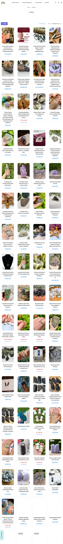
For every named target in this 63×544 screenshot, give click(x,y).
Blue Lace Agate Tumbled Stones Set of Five (7, 489)
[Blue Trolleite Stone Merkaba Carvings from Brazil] (39, 477)
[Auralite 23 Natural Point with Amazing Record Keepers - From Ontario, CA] (55, 262)
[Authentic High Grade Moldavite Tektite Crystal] (24, 293)
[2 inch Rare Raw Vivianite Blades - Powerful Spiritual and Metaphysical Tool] (39, 35)
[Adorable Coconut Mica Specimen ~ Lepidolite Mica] (24, 138)
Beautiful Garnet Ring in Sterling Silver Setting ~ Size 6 (23, 335)
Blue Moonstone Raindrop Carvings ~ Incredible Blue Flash (24, 489)
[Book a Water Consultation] (55, 477)
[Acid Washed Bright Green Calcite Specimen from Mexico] (8, 138)
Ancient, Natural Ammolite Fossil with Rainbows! (39, 213)
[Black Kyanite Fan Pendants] (55, 354)
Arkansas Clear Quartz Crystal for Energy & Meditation (39, 274)
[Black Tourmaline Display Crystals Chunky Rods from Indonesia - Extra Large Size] (55, 384)
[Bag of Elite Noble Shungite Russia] (39, 293)
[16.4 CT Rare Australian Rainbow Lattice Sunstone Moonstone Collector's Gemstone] (8, 35)
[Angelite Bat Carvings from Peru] (39, 232)
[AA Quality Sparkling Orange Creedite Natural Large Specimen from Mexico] (24, 102)
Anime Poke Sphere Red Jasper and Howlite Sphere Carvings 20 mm (55, 244)
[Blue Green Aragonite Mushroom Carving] (39, 447)
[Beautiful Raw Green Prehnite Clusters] (8, 354)
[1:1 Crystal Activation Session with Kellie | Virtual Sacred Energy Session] (24, 35)
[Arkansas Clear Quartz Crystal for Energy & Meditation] (39, 262)
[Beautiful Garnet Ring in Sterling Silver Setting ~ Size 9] (39, 322)
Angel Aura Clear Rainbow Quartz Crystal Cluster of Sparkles (23, 244)
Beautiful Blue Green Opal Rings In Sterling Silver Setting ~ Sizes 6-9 (8, 335)
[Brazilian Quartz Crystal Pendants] (55, 507)
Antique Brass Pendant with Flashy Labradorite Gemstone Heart (8, 274)
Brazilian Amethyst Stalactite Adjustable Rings (24, 519)
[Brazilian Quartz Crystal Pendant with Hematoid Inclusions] (39, 507)
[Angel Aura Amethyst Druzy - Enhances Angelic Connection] (8, 232)
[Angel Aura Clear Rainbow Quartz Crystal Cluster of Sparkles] (24, 232)
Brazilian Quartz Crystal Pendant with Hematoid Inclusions (39, 519)
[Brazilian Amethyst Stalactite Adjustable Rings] (24, 507)
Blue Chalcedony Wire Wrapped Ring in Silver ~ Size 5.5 (55, 428)
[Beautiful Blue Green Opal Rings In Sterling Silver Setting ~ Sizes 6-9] (8, 322)
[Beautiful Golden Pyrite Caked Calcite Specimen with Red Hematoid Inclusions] (55, 322)
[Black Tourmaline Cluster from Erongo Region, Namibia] (24, 384)
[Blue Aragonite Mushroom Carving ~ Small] (39, 415)
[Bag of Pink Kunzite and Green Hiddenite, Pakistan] (55, 293)
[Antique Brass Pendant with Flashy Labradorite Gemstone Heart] (8, 262)
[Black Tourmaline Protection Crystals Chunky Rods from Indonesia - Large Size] (8, 415)
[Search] (55, 2)
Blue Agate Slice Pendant (24, 426)
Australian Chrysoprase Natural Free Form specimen (8, 305)
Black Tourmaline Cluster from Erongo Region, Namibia (24, 396)
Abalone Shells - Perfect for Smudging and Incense (39, 114)
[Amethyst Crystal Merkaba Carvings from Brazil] (39, 171)
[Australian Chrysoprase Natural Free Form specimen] (8, 293)
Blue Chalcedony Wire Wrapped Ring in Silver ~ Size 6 (8, 459)
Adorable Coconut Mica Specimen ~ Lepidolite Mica (23, 150)
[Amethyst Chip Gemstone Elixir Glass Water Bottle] (8, 171)
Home (28, 7)
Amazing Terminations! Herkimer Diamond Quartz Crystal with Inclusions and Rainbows (55, 152)
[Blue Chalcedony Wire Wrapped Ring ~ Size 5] (24, 447)
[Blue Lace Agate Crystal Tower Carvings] (55, 447)
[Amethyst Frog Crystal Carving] (55, 171)
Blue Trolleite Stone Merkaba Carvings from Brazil (39, 489)
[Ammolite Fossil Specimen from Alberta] (24, 201)
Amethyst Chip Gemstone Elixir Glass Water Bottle (8, 183)
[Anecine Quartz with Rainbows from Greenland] (55, 201)
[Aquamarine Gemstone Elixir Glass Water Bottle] (24, 262)
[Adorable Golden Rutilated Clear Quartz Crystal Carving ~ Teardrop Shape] (39, 138)
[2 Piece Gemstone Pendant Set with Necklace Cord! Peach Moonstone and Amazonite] (55, 35)
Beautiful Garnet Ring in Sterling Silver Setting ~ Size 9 (39, 335)
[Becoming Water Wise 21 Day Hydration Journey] (39, 354)
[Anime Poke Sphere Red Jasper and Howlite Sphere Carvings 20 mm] (55, 232)
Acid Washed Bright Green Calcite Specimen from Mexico (8, 150)
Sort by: (50, 23)
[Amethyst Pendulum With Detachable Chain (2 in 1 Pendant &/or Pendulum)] (8, 201)
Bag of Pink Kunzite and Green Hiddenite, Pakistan (55, 305)
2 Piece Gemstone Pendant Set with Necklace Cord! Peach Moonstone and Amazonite (55, 50)
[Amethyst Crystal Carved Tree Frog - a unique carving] (24, 171)
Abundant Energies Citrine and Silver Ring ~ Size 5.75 (55, 114)
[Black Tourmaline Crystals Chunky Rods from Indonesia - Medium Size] (39, 384)
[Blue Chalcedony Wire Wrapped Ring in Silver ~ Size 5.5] (55, 415)
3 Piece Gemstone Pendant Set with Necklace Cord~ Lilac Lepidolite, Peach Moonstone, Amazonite (55, 83)
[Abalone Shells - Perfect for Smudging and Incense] (39, 102)
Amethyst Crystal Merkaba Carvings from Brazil (39, 183)
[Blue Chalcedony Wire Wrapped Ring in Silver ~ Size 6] (8, 447)
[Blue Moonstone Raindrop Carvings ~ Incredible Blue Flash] (24, 477)
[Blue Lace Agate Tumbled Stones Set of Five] (8, 477)
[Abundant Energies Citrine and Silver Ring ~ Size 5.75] (55, 102)
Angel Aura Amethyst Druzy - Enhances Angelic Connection (8, 244)
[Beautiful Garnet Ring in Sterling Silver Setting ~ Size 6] (24, 322)
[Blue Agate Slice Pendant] (24, 415)
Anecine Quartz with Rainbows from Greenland (55, 213)
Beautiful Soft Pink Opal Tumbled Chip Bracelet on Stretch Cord (23, 366)
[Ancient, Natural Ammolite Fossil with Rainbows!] (39, 201)
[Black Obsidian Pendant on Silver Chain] (8, 384)
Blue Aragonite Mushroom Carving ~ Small (39, 428)
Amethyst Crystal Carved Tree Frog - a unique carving (23, 183)
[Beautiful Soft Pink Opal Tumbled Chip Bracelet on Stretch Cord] (24, 354)
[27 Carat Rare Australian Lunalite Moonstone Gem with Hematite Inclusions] (39, 68)
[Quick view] (12, 30)
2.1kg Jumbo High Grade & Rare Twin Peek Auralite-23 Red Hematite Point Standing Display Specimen (8, 83)
